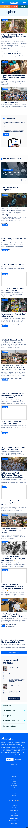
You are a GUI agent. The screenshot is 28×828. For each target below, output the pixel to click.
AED (4, 626)
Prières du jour (9, 726)
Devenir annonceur (14, 815)
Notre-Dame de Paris (8, 169)
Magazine (14, 783)
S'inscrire (6, 134)
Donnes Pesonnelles (14, 820)
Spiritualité (14, 771)
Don (14, 787)
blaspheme (5, 20)
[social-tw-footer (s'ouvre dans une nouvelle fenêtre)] (15, 801)
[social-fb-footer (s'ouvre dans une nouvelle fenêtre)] (12, 801)
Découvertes (14, 773)
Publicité (14, 789)
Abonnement (14, 785)
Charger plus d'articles (14, 652)
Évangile (7, 716)
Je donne (13, 6)
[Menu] (4, 2)
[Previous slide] (22, 180)
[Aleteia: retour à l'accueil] (14, 2)
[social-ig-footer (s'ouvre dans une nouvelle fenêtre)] (18, 801)
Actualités (14, 767)
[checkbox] (3, 130)
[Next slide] (25, 180)
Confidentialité (14, 823)
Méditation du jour (11, 721)
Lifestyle (14, 769)
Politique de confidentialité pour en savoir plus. (13, 131)
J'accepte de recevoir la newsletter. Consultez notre (14, 131)
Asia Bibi (5, 487)
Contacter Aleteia (14, 818)
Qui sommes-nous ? (14, 810)
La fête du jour (9, 710)
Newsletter (14, 779)
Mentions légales (14, 813)
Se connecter (18, 759)
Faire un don (14, 808)
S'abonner (9, 759)
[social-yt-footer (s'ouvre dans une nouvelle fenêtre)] (10, 801)
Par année (14, 795)
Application (14, 781)
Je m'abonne (5, 6)
